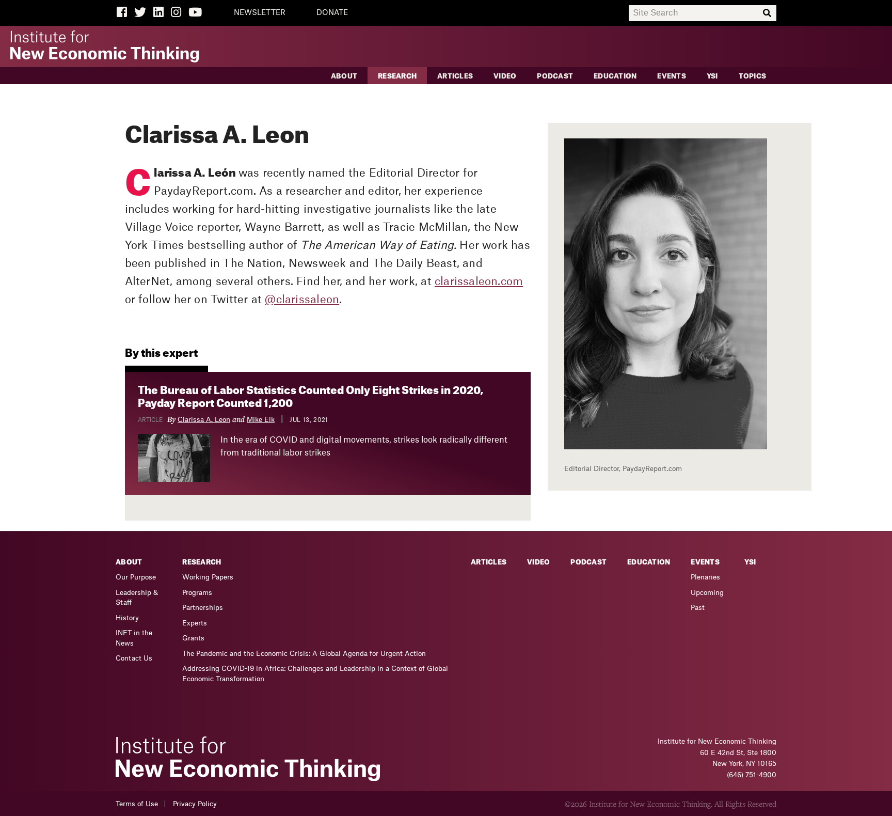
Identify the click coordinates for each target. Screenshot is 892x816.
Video (504, 76)
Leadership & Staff (137, 597)
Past (698, 607)
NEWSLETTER (259, 13)
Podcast (555, 76)
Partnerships (202, 607)
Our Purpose (136, 577)
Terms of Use (137, 804)
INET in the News (134, 638)
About (344, 76)
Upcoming (707, 592)
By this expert (161, 354)
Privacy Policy (195, 804)
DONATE (332, 13)
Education (615, 76)
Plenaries (705, 577)
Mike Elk (261, 419)
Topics (753, 76)
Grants (193, 638)
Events (671, 76)
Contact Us (134, 658)
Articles (455, 76)
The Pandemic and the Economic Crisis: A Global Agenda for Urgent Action (304, 653)
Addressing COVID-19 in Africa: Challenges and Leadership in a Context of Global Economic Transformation (315, 673)
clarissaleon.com (479, 281)
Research (397, 76)
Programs (197, 592)
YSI (712, 76)
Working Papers (207, 577)
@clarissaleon (302, 299)
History (127, 618)
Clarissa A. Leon (204, 419)
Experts (194, 623)
